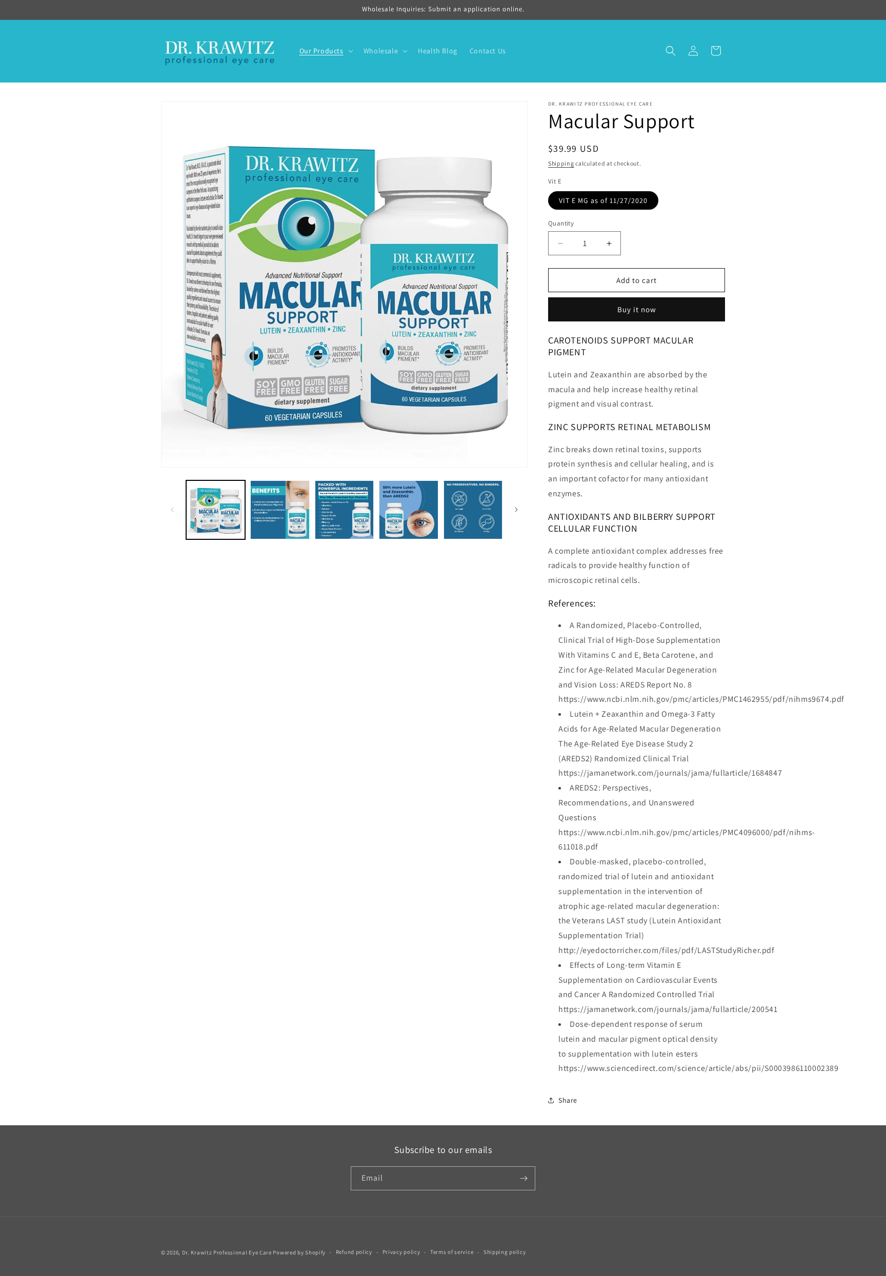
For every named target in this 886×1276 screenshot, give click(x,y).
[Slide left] (172, 509)
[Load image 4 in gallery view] (408, 509)
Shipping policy (505, 1251)
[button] (325, 51)
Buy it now (636, 309)
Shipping (561, 163)
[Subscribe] (523, 1178)
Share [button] (567, 1100)
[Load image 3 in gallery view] (344, 509)
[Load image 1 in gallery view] (215, 509)
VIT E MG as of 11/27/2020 (603, 200)
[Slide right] (516, 509)
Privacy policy (401, 1251)
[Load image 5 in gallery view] (473, 509)
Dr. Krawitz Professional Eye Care (227, 1252)
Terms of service (451, 1251)
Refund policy (354, 1251)
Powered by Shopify (299, 1252)
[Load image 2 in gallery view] (279, 509)
